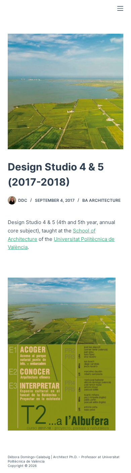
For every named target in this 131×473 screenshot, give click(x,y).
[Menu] (120, 8)
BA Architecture (101, 200)
